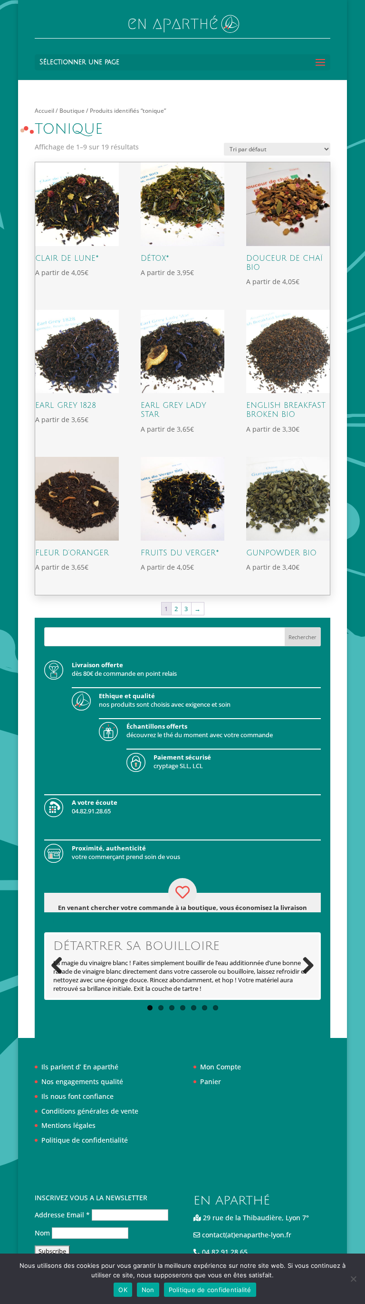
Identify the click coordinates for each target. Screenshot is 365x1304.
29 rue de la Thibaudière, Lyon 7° (255, 1217)
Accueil (44, 111)
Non (148, 1290)
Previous (60, 966)
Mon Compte (220, 1066)
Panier (210, 1081)
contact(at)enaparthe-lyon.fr (245, 1234)
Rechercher (302, 637)
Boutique (72, 111)
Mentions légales (68, 1125)
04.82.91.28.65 (224, 1251)
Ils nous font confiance (77, 1096)
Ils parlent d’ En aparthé (79, 1066)
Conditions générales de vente (89, 1111)
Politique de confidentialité (84, 1140)
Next (304, 966)
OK (122, 1290)
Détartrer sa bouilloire (136, 946)
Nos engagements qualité (82, 1081)
